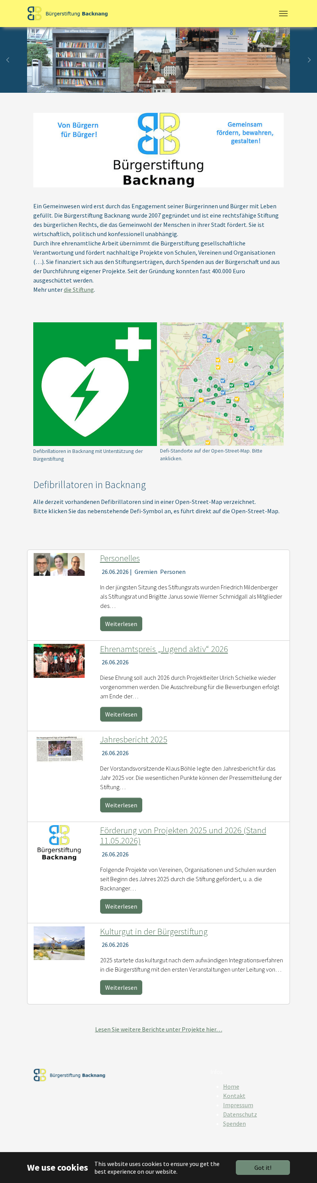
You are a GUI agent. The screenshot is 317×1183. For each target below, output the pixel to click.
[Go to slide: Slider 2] (158, 82)
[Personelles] (59, 563)
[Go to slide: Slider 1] (144, 82)
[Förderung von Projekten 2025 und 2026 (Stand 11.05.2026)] (59, 842)
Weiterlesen (121, 624)
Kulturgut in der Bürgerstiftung (154, 931)
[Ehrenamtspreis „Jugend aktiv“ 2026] (59, 660)
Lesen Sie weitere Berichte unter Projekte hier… (158, 1029)
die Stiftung (79, 289)
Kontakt (234, 1096)
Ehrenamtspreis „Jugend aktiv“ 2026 (164, 648)
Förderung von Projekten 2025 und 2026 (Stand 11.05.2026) (183, 835)
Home (231, 1086)
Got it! (262, 1167)
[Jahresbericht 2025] (59, 747)
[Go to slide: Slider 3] (172, 82)
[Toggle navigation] (283, 13)
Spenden (234, 1123)
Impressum (238, 1105)
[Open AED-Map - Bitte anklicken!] (222, 384)
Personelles (120, 558)
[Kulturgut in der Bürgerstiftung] (59, 942)
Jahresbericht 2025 (133, 739)
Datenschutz (240, 1114)
